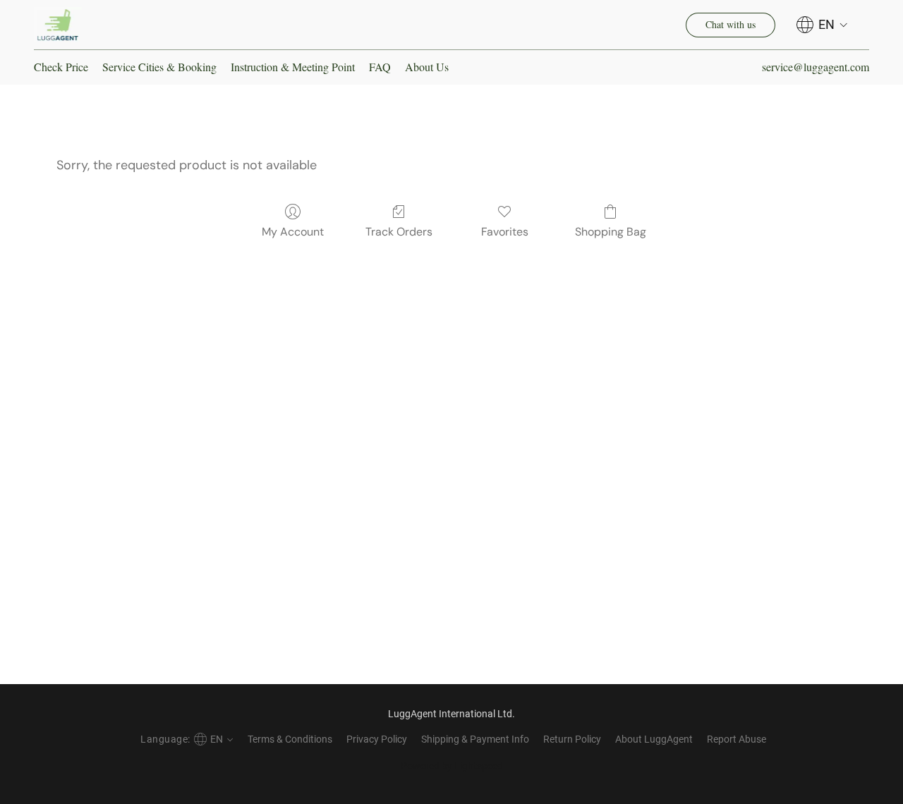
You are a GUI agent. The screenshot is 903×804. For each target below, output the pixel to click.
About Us (427, 66)
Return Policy (572, 739)
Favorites (504, 231)
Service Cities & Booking (159, 66)
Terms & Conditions (290, 739)
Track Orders (398, 231)
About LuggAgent (654, 739)
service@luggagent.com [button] (815, 66)
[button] (58, 24)
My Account (293, 231)
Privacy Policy (376, 739)
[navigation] (822, 24)
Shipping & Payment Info (475, 739)
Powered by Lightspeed (452, 766)
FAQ (380, 66)
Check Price (61, 66)
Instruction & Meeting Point (293, 66)
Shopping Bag (610, 231)
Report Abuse (736, 739)
